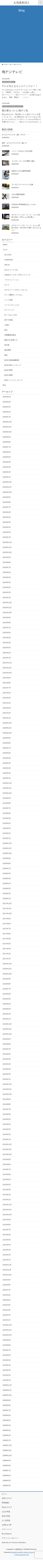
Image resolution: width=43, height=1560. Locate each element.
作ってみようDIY (10, 315)
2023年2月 (7, 592)
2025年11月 (7, 427)
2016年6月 (7, 994)
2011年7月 (7, 1290)
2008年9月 (7, 1460)
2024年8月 (7, 502)
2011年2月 (7, 1315)
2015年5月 (7, 1059)
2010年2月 (7, 1375)
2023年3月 (7, 587)
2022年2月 (7, 653)
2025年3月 (7, 467)
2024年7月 (7, 507)
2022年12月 (7, 602)
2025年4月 (7, 462)
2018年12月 (7, 843)
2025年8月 (7, 442)
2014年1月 (7, 1139)
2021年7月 (7, 688)
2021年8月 (7, 683)
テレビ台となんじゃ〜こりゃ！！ (20, 86)
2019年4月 (7, 823)
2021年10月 (7, 673)
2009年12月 (7, 1385)
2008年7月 (7, 1470)
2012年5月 (7, 1240)
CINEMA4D (8, 260)
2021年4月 (7, 703)
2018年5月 (7, 878)
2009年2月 (7, 1435)
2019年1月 (7, 838)
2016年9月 (7, 979)
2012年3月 (7, 1250)
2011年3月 (7, 1310)
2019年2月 (7, 833)
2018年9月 (7, 858)
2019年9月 (7, 798)
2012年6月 (7, 1235)
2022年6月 (7, 633)
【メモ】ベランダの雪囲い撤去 (23, 161)
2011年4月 (7, 1305)
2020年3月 (7, 768)
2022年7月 (7, 628)
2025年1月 (7, 477)
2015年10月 (7, 1034)
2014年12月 (7, 1084)
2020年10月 (7, 733)
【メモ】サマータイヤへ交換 (22, 184)
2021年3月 (7, 708)
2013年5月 (7, 1179)
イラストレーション (11, 280)
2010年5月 (7, 1360)
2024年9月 (7, 497)
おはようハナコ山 (11, 270)
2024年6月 (7, 512)
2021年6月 (7, 693)
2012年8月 (7, 1225)
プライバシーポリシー (10, 1538)
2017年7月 (7, 929)
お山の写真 (6, 1512)
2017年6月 (7, 934)
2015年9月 (7, 1039)
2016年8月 (7, 984)
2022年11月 (7, 607)
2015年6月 (7, 1054)
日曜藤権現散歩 (10, 335)
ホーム (4, 1494)
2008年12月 (7, 1445)
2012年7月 (7, 1230)
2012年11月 (7, 1210)
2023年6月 (7, 572)
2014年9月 (7, 1099)
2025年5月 (7, 457)
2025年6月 (7, 452)
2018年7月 (7, 868)
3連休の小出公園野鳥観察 (21, 171)
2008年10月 (7, 1455)
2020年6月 (7, 753)
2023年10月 (7, 552)
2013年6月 (7, 1174)
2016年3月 (7, 1009)
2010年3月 (7, 1370)
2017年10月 (7, 913)
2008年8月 (7, 1465)
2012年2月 (7, 1255)
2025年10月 (7, 432)
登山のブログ (7, 1507)
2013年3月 (7, 1190)
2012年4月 (7, 1245)
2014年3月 (7, 1129)
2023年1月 (7, 597)
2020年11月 (7, 728)
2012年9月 (7, 1220)
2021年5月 (7, 698)
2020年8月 (7, 743)
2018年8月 (7, 863)
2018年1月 (7, 898)
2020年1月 (7, 778)
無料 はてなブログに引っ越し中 (14, 143)
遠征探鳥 (7, 350)
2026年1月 (7, 417)
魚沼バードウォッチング (13, 380)
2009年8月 (7, 1405)
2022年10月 (7, 612)
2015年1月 (7, 1079)
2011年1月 (7, 1320)
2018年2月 (7, 893)
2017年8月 (7, 924)
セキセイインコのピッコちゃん (12, 106)
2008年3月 (7, 1485)
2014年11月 (7, 1089)
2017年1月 (7, 959)
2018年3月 (7, 888)
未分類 (6, 345)
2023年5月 (7, 577)
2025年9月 (7, 437)
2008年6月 (7, 1475)
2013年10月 (7, 1154)
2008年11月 (7, 1450)
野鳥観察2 (5, 1503)
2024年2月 (7, 532)
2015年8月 (7, 1044)
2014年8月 (7, 1104)
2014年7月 (7, 1109)
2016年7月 (7, 989)
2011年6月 (7, 1295)
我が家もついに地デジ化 (15, 110)
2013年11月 (7, 1149)
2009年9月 (7, 1400)
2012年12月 (7, 1205)
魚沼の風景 (8, 375)
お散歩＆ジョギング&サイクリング (17, 275)
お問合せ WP (7, 1525)
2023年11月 (7, 547)
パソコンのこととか (11, 305)
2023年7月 (7, 567)
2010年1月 (7, 1380)
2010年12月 (7, 1325)
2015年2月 (7, 1074)
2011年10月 (7, 1275)
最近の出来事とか (8, 82)
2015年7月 (7, 1049)
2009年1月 (7, 1440)
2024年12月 (7, 482)
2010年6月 (7, 1355)
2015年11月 (7, 1029)
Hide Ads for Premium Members (14, 1542)
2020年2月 (7, 773)
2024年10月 (7, 492)
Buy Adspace (7, 1534)
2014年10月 (7, 1094)
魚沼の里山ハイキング (12, 365)
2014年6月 (7, 1114)
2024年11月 (7, 487)
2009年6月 (7, 1415)
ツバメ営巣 (8, 300)
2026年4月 (7, 402)
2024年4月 (7, 522)
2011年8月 (7, 1285)
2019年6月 (7, 813)
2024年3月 (7, 527)
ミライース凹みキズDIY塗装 (21, 151)
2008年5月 (7, 1480)
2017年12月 (7, 903)
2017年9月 (7, 919)
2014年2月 (7, 1134)
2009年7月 (7, 1410)
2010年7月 (7, 1350)
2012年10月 (7, 1215)
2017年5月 (7, 939)
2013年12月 (7, 1144)
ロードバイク (9, 310)
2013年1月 (7, 1200)
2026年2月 (7, 412)
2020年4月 (7, 763)
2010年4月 (7, 1365)
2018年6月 (7, 873)
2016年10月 (7, 974)
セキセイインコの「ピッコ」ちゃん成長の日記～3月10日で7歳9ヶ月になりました (26, 227)
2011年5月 (7, 1300)
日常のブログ (7, 1498)
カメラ (6, 285)
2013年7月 (7, 1169)
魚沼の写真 (6, 1516)
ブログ (5, 250)
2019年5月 (7, 818)
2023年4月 (7, 582)
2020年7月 (7, 748)
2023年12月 (7, 542)
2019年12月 (7, 783)
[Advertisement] (21, 37)
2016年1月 (7, 1019)
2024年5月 (7, 517)
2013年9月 (7, 1159)
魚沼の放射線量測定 (11, 360)
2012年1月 (7, 1260)
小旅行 (6, 325)
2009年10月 (7, 1395)
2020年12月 (7, 723)
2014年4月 (7, 1124)
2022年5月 (7, 638)
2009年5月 (7, 1420)
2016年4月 (7, 1004)
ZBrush (7, 265)
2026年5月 (7, 397)
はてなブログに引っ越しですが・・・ (16, 135)
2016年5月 (7, 999)
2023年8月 (7, 562)
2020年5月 (7, 758)
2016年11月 (7, 969)
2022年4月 (7, 643)
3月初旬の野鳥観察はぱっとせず (23, 204)
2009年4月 (7, 1425)
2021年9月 (7, 678)
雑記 (6, 355)
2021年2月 (7, 713)
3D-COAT (8, 255)
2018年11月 (7, 848)
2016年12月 (7, 964)
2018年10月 (7, 853)
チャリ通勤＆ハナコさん (13, 295)
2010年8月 (7, 1345)
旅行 (6, 330)
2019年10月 (7, 793)
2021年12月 (7, 663)
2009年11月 (7, 1390)
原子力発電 (8, 320)
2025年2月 (7, 472)
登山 (4, 385)
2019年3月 (7, 828)
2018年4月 (7, 883)
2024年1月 (7, 537)
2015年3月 (7, 1069)
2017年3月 (7, 949)
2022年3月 (7, 648)
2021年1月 (7, 718)
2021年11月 (7, 668)
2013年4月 (7, 1184)
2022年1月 (7, 658)
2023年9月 (7, 557)
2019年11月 (7, 788)
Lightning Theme (28, 1552)
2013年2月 (7, 1195)
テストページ (7, 1529)
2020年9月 (7, 738)
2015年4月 (7, 1064)
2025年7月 (7, 447)
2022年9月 (7, 617)
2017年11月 (7, 908)
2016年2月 (7, 1014)
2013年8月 (7, 1164)
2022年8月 (7, 622)
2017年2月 (7, 954)
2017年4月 (7, 944)
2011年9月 (7, 1280)
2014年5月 (7, 1119)
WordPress (15, 1552)
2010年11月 (7, 1330)
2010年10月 (7, 1335)
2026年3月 (7, 407)
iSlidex (5, 245)
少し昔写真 (6, 1520)
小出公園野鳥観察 (18, 194)
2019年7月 (7, 808)
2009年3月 (7, 1430)
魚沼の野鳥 (8, 370)
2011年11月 (7, 1270)
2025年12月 (7, 422)
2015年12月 (7, 1024)
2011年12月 (7, 1265)
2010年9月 (7, 1340)
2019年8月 (7, 803)
